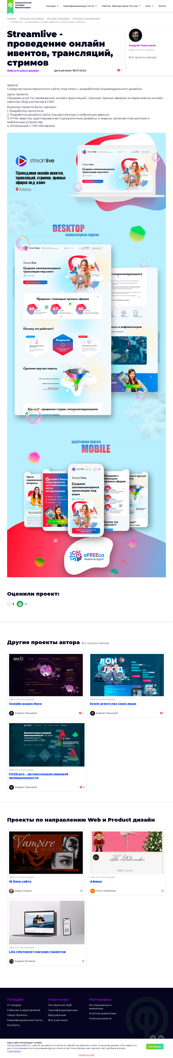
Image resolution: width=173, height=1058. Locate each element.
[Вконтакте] (161, 1038)
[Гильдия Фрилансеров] (19, 604)
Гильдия (51, 6)
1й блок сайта (20, 881)
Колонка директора (102, 1013)
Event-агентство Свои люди (113, 703)
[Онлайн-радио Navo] (46, 674)
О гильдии (14, 1005)
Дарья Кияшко (23, 890)
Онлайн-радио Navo (25, 703)
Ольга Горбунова (105, 890)
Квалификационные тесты (25, 1020)
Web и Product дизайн (23, 70)
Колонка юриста (100, 1018)
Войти (162, 6)
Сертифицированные (63, 1010)
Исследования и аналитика (100, 1006)
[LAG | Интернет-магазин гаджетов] (47, 922)
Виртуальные (57, 1015)
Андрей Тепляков (24, 961)
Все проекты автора (142, 57)
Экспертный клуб (60, 1005)
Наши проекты (17, 1015)
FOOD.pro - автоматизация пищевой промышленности (38, 775)
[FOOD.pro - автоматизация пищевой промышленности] (47, 744)
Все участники (58, 1020)
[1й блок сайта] (46, 852)
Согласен (154, 1046)
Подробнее (14, 1051)
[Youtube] (153, 1038)
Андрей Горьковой (142, 45)
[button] (80, 6)
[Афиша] (127, 852)
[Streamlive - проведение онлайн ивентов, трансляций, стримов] (86, 354)
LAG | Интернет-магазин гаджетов (37, 951)
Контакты (13, 1025)
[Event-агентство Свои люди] (127, 674)
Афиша (96, 881)
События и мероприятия (23, 1010)
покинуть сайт (87, 1054)
